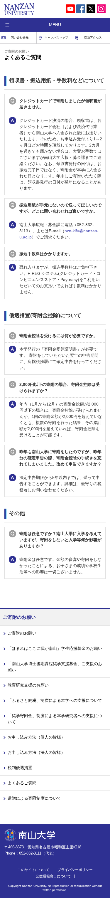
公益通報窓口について (53, 876)
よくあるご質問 (22, 783)
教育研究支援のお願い (28, 685)
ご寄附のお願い (22, 633)
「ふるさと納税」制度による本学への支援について (55, 700)
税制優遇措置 (20, 767)
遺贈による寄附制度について (34, 798)
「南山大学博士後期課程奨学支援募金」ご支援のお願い (55, 666)
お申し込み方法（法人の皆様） (36, 752)
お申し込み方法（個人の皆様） (36, 737)
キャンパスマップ (56, 37)
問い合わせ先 (19, 37)
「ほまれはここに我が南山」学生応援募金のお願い (55, 648)
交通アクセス (93, 37)
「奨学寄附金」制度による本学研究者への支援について (55, 718)
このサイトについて (33, 870)
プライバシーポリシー (75, 870)
